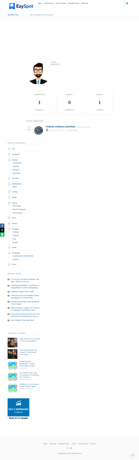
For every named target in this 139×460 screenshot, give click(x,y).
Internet (14, 203)
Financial (16, 166)
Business (15, 160)
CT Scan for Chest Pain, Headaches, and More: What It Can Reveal (25, 280)
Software (16, 259)
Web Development (19, 209)
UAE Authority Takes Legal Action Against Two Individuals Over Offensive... (29, 375)
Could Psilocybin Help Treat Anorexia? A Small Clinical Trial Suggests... (28, 352)
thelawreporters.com (25, 379)
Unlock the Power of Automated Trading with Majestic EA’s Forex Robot (25, 297)
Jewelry (15, 242)
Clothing (16, 232)
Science (14, 223)
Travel (14, 264)
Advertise (84, 3)
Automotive (16, 154)
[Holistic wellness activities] (39, 130)
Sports (14, 247)
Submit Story (49, 3)
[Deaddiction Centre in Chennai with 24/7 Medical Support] (12, 388)
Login (118, 3)
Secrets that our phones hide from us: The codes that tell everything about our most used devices (25, 315)
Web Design (17, 206)
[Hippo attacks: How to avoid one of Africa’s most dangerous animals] (12, 342)
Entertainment (17, 184)
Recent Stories (61, 3)
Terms (73, 443)
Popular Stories (74, 3)
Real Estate (16, 173)
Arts (13, 149)
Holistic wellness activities (60, 126)
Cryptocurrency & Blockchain (23, 256)
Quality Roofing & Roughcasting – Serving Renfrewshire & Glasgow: (28, 364)
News (14, 218)
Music (15, 187)
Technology (16, 253)
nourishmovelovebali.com (83, 127)
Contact (93, 443)
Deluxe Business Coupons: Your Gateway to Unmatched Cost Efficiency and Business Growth (25, 309)
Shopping (15, 229)
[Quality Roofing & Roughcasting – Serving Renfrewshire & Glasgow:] (12, 365)
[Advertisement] (69, 38)
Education (15, 178)
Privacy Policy (83, 443)
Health (71, 130)
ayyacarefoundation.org (26, 388)
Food (14, 239)
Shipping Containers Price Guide (22, 291)
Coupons (16, 235)
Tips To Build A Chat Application (22, 320)
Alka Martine (53, 130)
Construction (17, 163)
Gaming (14, 192)
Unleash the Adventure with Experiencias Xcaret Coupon (25, 303)
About (40, 3)
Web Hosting (17, 213)
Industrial (16, 170)
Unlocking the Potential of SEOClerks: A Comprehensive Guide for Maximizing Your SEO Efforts (25, 286)
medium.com (23, 368)
